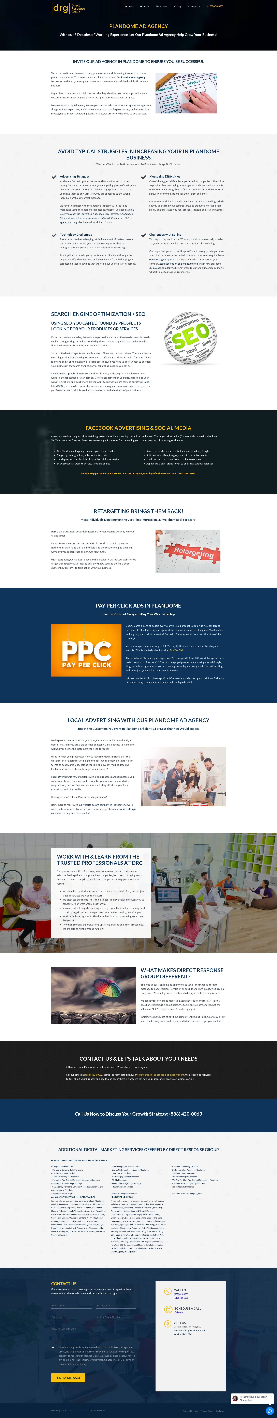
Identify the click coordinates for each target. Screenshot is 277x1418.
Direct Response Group (78, 1410)
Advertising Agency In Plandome (126, 1166)
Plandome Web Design (62, 1193)
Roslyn (100, 1224)
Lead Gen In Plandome (122, 1173)
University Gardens (77, 1218)
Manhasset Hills (96, 1228)
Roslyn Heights (57, 1228)
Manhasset (64, 1204)
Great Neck (68, 1211)
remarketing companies (162, 259)
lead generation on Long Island (177, 263)
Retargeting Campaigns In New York (147, 1235)
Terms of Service (190, 1411)
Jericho (65, 1235)
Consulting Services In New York (138, 1207)
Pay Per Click (177, 650)
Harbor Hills (64, 1221)
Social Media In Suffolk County (145, 1245)
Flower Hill (90, 1204)
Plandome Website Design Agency (187, 1193)
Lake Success (69, 1224)
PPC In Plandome (119, 1180)
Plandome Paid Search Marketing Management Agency (76, 1180)
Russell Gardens (78, 1214)
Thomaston (79, 1211)
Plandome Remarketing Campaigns (67, 1183)
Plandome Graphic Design (63, 1173)
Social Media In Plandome (183, 1186)
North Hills (91, 1218)
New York (78, 1201)
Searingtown (82, 1228)
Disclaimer (220, 1411)
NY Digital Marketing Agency (134, 1214)
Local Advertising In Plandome (65, 1176)
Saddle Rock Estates (95, 1214)
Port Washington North (86, 1224)
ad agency (131, 105)
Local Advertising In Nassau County (136, 1221)
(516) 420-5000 (181, 1297)
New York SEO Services (121, 1245)
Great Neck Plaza (92, 1211)
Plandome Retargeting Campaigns (127, 1183)
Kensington (97, 1207)
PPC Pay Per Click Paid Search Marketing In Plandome (195, 1180)
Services (146, 6)
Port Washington (83, 1207)
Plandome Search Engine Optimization (188, 1183)
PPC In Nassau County (153, 1228)
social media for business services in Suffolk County (91, 218)
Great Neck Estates (59, 1218)
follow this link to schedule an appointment (160, 1074)
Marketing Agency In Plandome (125, 1176)
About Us (163, 6)
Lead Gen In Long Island (135, 1218)
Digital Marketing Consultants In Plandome (130, 1170)
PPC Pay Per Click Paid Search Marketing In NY (131, 1231)
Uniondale (100, 1231)
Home (130, 6)
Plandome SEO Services (122, 1186)
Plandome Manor (77, 1204)
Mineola (92, 1231)
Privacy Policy (79, 1364)
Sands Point (70, 1228)
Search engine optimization (66, 373)
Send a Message (68, 1378)
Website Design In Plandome (124, 1193)
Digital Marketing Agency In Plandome (188, 1170)
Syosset (73, 1231)
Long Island (89, 1201)
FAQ (178, 6)
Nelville (54, 1231)
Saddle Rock (75, 1221)
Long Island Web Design (143, 1248)
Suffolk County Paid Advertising (140, 1224)
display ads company (160, 267)
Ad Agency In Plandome (62, 1166)
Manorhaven (56, 1224)
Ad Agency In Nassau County (131, 1204)
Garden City (83, 1231)
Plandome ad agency (133, 77)
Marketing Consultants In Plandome (67, 1170)
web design (218, 988)
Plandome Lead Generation (183, 1173)
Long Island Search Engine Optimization (128, 1238)
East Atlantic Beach (90, 1221)
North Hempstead (67, 1207)
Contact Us (195, 6)
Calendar (179, 1312)
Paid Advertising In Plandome (184, 1176)
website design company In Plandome (103, 804)
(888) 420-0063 (93, 1074)
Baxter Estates (63, 1214)
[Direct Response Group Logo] (68, 8)
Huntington (63, 1231)
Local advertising (60, 776)
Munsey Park (56, 1211)
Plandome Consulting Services (185, 1166)
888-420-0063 (216, 6)
